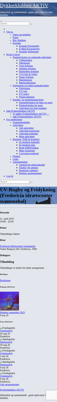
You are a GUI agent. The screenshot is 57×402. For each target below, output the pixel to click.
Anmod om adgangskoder (32, 164)
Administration (20, 162)
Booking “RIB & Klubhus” (26, 139)
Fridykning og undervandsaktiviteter (31, 85)
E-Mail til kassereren (29, 48)
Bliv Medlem (19, 40)
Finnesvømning (27, 97)
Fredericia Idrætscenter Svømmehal (17, 246)
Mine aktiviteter (27, 136)
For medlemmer (14, 119)
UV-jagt (23, 91)
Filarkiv (16, 156)
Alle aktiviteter (26, 128)
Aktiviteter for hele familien (33, 108)
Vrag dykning (26, 65)
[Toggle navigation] (1, 21)
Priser (15, 37)
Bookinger (5, 280)
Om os (9, 31)
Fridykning (24, 88)
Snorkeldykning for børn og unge (35, 102)
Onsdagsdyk (6, 330)
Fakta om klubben (22, 34)
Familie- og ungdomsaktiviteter (28, 99)
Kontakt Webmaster (29, 51)
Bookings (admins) (28, 170)
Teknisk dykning (27, 68)
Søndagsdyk (6, 342)
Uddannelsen (25, 60)
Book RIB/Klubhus (29, 147)
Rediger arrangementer (30, 173)
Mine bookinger (27, 150)
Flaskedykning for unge (31, 105)
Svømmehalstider (21, 122)
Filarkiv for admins (28, 167)
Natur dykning (26, 77)
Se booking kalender (29, 142)
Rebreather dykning (29, 71)
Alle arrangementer (9, 384)
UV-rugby (24, 94)
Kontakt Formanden (29, 46)
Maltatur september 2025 (12, 312)
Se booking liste (27, 145)
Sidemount (24, 63)
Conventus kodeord (29, 153)
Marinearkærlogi (27, 82)
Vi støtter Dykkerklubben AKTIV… (31, 114)
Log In (9, 176)
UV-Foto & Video (28, 74)
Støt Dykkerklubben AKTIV (20, 111)
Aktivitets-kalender (28, 133)
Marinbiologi (25, 80)
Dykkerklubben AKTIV (24, 5)
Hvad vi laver (13, 54)
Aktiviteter (18, 125)
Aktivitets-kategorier (29, 130)
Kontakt (17, 43)
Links (15, 159)
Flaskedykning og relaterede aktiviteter (32, 57)
